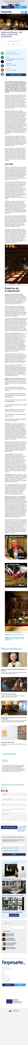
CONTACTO (7, 7)
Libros (3, 970)
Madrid (14, 70)
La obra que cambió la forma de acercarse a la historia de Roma (11, 943)
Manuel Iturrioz (5, 761)
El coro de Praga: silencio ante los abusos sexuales (10, 934)
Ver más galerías (14, 915)
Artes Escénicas (5, 976)
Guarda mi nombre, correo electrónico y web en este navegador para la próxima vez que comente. (14, 810)
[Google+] (7, 790)
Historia (17, 54)
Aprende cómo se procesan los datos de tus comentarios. (22, 830)
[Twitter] (4, 790)
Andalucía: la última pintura (7, 742)
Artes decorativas (10, 54)
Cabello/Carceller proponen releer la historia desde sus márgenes (13, 718)
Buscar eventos (6, 931)
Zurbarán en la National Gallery (8, 694)
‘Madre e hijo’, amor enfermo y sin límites (11, 948)
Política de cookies (6, 978)
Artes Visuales (14, 634)
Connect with (4, 788)
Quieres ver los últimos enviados (10, 848)
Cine (3, 974)
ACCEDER (20, 7)
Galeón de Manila (14, 637)
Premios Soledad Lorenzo (7, 968)
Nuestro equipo (5, 981)
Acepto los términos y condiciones (11, 850)
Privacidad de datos (6, 980)
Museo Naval (9, 70)
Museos (21, 634)
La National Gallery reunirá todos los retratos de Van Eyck (11, 939)
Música (3, 973)
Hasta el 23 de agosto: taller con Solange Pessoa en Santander (14, 670)
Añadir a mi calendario (16, 74)
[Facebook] (2, 790)
